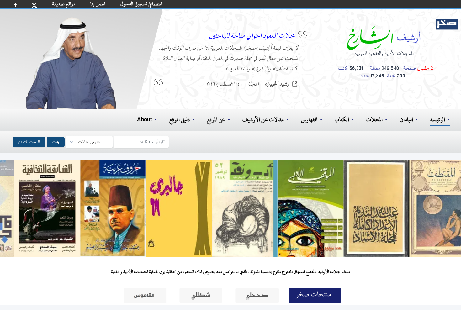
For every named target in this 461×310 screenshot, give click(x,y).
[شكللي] (201, 297)
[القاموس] (145, 297)
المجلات (374, 119)
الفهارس (309, 119)
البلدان (406, 119)
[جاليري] (180, 208)
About (144, 119)
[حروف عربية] (114, 208)
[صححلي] (257, 297)
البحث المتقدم (29, 142)
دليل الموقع (179, 119)
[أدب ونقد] (246, 208)
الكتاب (342, 119)
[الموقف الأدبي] (312, 208)
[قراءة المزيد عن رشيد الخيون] (295, 84)
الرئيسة (437, 119)
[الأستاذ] (378, 208)
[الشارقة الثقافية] (49, 208)
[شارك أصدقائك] (15, 5)
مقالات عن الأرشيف (263, 119)
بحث (55, 142)
